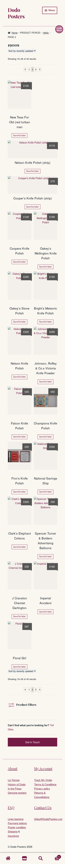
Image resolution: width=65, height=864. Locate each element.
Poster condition (17, 827)
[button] (59, 29)
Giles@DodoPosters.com (48, 819)
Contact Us (42, 807)
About (12, 768)
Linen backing (15, 819)
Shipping (13, 831)
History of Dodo (16, 784)
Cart (54, 855)
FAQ (11, 807)
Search (41, 858)
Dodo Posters (16, 13)
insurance (13, 836)
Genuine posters (17, 792)
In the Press (14, 788)
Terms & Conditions (45, 784)
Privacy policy (42, 788)
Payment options (17, 823)
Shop (24, 858)
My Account (43, 768)
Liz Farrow (14, 780)
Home (15, 32)
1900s (46, 32)
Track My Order (43, 780)
